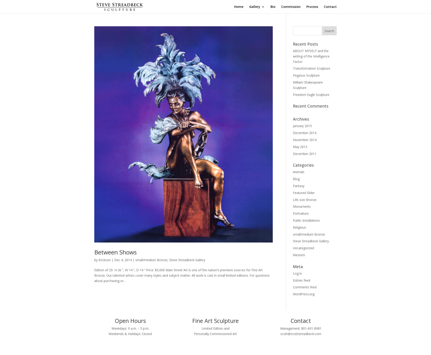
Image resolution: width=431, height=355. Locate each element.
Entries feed (301, 280)
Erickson (105, 260)
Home (238, 7)
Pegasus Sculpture (306, 75)
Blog (296, 179)
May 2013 (300, 147)
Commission (291, 7)
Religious (299, 227)
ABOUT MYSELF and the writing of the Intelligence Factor (311, 56)
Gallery (254, 7)
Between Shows (115, 252)
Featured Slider (304, 193)
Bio (272, 7)
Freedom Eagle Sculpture (311, 95)
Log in (297, 273)
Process (312, 7)
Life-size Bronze (305, 200)
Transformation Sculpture (311, 68)
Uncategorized (303, 248)
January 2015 (302, 126)
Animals (298, 172)
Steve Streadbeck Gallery (187, 260)
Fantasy (298, 186)
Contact (330, 7)
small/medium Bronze (151, 260)
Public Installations (306, 220)
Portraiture (301, 213)
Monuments (302, 206)
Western (299, 255)
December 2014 (304, 133)
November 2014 (305, 140)
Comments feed (305, 287)
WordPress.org (303, 294)
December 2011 (304, 154)
